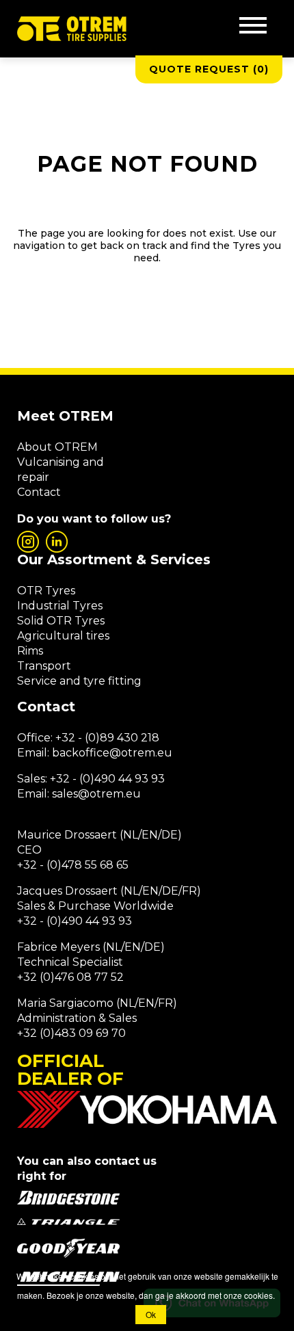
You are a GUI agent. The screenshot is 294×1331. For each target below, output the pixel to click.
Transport (44, 665)
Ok (151, 1314)
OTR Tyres (46, 590)
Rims (30, 650)
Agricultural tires (63, 635)
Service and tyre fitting (79, 680)
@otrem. (133, 752)
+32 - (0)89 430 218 (107, 737)
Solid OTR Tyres (61, 620)
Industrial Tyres (60, 605)
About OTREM (57, 446)
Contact (39, 492)
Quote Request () (209, 69)
